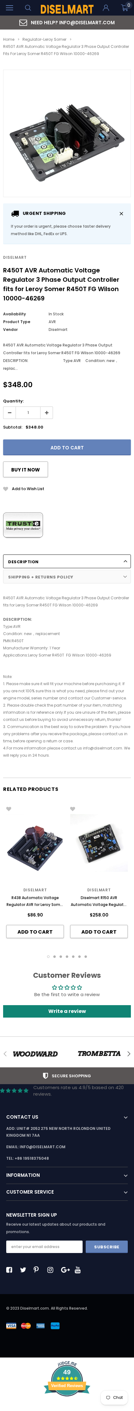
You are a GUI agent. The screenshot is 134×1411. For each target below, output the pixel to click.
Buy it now (25, 469)
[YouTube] (79, 1269)
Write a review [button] (67, 1011)
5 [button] (73, 956)
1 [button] (48, 956)
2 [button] (54, 956)
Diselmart (14, 257)
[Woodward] (35, 1054)
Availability (14, 314)
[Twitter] (24, 1269)
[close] (121, 213)
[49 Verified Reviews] (67, 1407)
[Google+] (65, 1269)
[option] (67, 22)
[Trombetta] (99, 1054)
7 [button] (85, 956)
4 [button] (67, 956)
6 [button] (79, 956)
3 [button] (61, 956)
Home (8, 39)
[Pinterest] (38, 1269)
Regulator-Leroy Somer (44, 39)
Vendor (10, 329)
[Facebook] (11, 1269)
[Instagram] (52, 1269)
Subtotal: (12, 427)
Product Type (16, 321)
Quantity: (13, 401)
